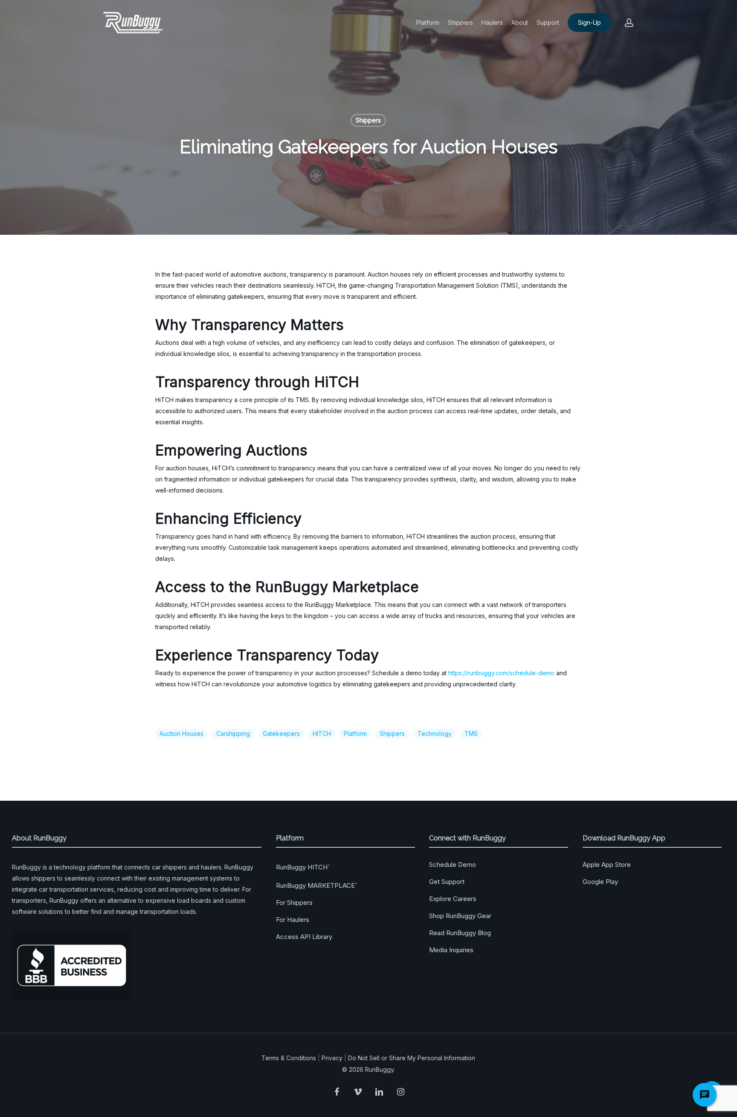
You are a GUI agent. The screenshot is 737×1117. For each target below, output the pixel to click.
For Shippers (294, 902)
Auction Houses (181, 733)
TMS (471, 733)
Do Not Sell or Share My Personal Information (411, 1058)
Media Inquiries (451, 950)
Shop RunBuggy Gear (460, 916)
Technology (435, 733)
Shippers (368, 120)
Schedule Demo (452, 864)
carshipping (233, 733)
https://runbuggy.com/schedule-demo (501, 673)
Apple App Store (607, 864)
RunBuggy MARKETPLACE (316, 885)
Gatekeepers (281, 733)
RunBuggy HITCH (303, 867)
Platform (355, 733)
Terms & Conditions (288, 1058)
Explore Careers (452, 899)
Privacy (332, 1058)
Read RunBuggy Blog (460, 933)
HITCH (322, 733)
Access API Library (304, 937)
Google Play (600, 882)
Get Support (446, 882)
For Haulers (292, 920)
